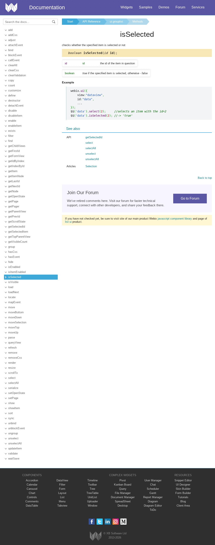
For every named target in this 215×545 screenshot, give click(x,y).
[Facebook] (91, 521)
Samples (145, 7)
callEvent (14, 60)
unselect (13, 438)
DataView (62, 480)
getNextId (14, 186)
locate (12, 297)
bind (10, 50)
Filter (62, 484)
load (10, 287)
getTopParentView (19, 236)
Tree (92, 488)
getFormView (16, 156)
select (12, 377)
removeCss (15, 357)
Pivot (122, 480)
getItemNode (16, 176)
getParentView (17, 211)
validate (13, 453)
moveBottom (16, 312)
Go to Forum (190, 198)
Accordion (32, 480)
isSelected (14, 277)
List (62, 497)
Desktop (123, 505)
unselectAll (15, 443)
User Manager (152, 480)
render (12, 362)
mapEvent (14, 302)
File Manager (123, 493)
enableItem (15, 125)
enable (12, 120)
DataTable (32, 505)
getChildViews (16, 145)
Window (92, 505)
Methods (137, 21)
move (11, 307)
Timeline (92, 480)
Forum (180, 7)
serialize (13, 388)
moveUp (13, 332)
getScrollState (16, 221)
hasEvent (14, 256)
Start (70, 21)
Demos (164, 7)
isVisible (13, 282)
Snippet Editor (183, 480)
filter (10, 135)
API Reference (91, 21)
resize (12, 367)
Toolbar (92, 484)
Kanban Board (122, 484)
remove (12, 352)
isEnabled (14, 267)
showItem (14, 408)
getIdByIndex (16, 161)
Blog (183, 501)
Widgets (127, 7)
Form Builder (183, 493)
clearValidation (17, 75)
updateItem (15, 448)
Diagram (153, 501)
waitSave (13, 458)
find (10, 140)
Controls (32, 497)
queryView (14, 342)
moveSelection (17, 322)
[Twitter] (99, 521)
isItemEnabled (17, 272)
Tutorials (183, 497)
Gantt (152, 493)
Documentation (47, 7)
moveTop (13, 327)
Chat (153, 484)
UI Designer (183, 484)
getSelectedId (16, 226)
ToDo (153, 509)
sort (10, 413)
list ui (68, 221)
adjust (12, 40)
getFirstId (14, 151)
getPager (13, 206)
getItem (12, 171)
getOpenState (16, 196)
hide (10, 261)
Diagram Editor (153, 505)
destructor (14, 100)
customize (14, 90)
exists (12, 130)
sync (11, 418)
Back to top (205, 177)
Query (122, 488)
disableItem (15, 115)
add (10, 30)
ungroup (13, 433)
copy (11, 80)
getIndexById (16, 166)
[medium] (123, 521)
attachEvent (15, 45)
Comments (32, 501)
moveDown (15, 317)
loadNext (13, 292)
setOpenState (16, 393)
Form (62, 488)
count (11, 85)
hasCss (12, 251)
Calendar (32, 484)
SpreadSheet (123, 501)
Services (198, 7)
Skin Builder (183, 488)
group (11, 246)
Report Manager (153, 497)
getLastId (14, 181)
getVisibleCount (17, 241)
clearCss (13, 70)
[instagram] (115, 521)
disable (12, 110)
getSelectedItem (18, 231)
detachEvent (16, 105)
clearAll (12, 65)
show (11, 403)
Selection (91, 166)
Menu (62, 501)
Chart (32, 493)
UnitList (92, 497)
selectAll (13, 382)
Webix (95, 536)
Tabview (62, 505)
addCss (12, 35)
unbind (12, 423)
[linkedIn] (107, 521)
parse (11, 337)
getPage (13, 201)
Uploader (92, 501)
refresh (12, 347)
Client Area (183, 505)
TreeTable (92, 493)
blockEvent (15, 55)
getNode (13, 191)
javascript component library (175, 218)
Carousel (32, 488)
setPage (13, 398)
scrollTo (13, 372)
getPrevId (14, 216)
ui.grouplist (116, 21)
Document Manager (123, 497)
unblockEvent (16, 428)
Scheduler (153, 488)
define (12, 95)
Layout (62, 493)
